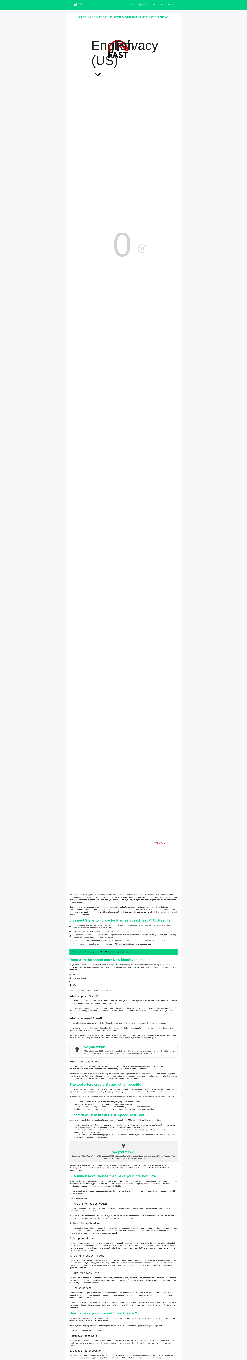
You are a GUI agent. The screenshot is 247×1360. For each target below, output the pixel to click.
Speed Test (143, 5)
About (162, 5)
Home (133, 5)
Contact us (172, 5)
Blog (154, 5)
